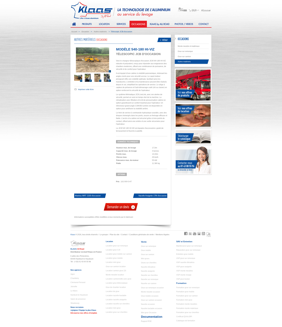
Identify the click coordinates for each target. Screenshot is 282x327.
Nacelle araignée (148, 271)
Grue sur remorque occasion (152, 288)
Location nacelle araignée (116, 300)
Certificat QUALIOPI (184, 317)
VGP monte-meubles (184, 271)
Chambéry (74, 278)
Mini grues (145, 259)
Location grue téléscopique (116, 283)
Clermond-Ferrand (77, 282)
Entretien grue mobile (184, 254)
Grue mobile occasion (149, 296)
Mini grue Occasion (148, 313)
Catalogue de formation (185, 321)
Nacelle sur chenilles (149, 275)
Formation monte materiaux (187, 308)
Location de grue (112, 291)
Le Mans (73, 291)
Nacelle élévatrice (148, 267)
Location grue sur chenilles (116, 312)
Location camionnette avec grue (118, 279)
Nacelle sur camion (148, 283)
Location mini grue (113, 262)
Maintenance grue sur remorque (189, 246)
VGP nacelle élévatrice (185, 262)
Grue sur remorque (185, 51)
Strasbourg (74, 303)
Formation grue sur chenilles (187, 312)
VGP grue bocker (183, 279)
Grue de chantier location (116, 287)
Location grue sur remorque (117, 246)
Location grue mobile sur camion (119, 254)
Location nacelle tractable (116, 295)
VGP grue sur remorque (185, 258)
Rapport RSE (146, 321)
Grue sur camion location (116, 266)
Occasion (85, 32)
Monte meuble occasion (150, 292)
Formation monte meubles (186, 304)
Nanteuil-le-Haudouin (79, 295)
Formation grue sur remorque (188, 288)
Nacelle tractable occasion (151, 308)
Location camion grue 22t (116, 271)
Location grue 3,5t (113, 250)
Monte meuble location (115, 275)
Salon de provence (78, 299)
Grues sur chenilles (148, 263)
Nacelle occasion (148, 304)
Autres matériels (100, 32)
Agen (72, 274)
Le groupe (104, 235)
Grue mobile (146, 250)
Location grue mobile (114, 258)
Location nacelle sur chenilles (118, 304)
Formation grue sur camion (187, 296)
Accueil (74, 32)
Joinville (73, 286)
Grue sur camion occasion (151, 300)
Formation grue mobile (185, 292)
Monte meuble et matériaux (188, 46)
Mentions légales (162, 235)
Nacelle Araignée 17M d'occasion (153, 196)
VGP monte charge (183, 275)
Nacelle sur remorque (149, 279)
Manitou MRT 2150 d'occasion (88, 196)
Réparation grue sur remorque (188, 250)
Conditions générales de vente (141, 235)
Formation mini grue (184, 300)
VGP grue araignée (184, 267)
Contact (124, 235)
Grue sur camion (184, 56)
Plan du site (114, 235)
